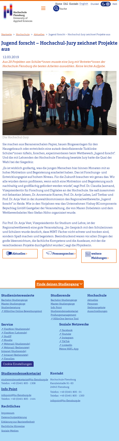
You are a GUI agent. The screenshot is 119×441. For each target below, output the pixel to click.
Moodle (8, 340)
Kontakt (73, 3)
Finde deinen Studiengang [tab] (58, 284)
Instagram (67, 337)
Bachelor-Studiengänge (14, 300)
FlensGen (9, 358)
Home (58, 3)
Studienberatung (10, 307)
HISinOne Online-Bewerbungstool (23, 311)
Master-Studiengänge (13, 303)
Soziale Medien (10, 430)
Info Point (56, 307)
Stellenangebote (96, 307)
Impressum (7, 413)
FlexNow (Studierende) (17, 329)
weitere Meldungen (99, 256)
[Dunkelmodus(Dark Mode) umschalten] (106, 4)
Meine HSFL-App (69, 348)
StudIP (7, 336)
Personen (92, 303)
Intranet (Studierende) (13, 351)
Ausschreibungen (97, 311)
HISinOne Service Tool (66, 318)
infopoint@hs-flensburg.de (16, 395)
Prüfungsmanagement (63, 314)
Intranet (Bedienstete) (16, 355)
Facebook (67, 330)
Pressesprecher (63, 254)
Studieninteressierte (17, 295)
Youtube (66, 334)
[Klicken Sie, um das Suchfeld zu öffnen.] (56, 8)
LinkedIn (67, 345)
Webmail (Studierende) (17, 343)
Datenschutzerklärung (14, 417)
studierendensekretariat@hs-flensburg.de (24, 379)
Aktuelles (39, 34)
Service (7, 324)
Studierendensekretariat (64, 311)
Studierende (60, 295)
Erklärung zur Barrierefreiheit (18, 421)
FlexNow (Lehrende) (15, 332)
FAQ (65, 3)
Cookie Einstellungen (17, 364)
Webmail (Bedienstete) (16, 347)
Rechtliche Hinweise (13, 426)
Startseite (6, 34)
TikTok (66, 341)
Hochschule (23, 34)
